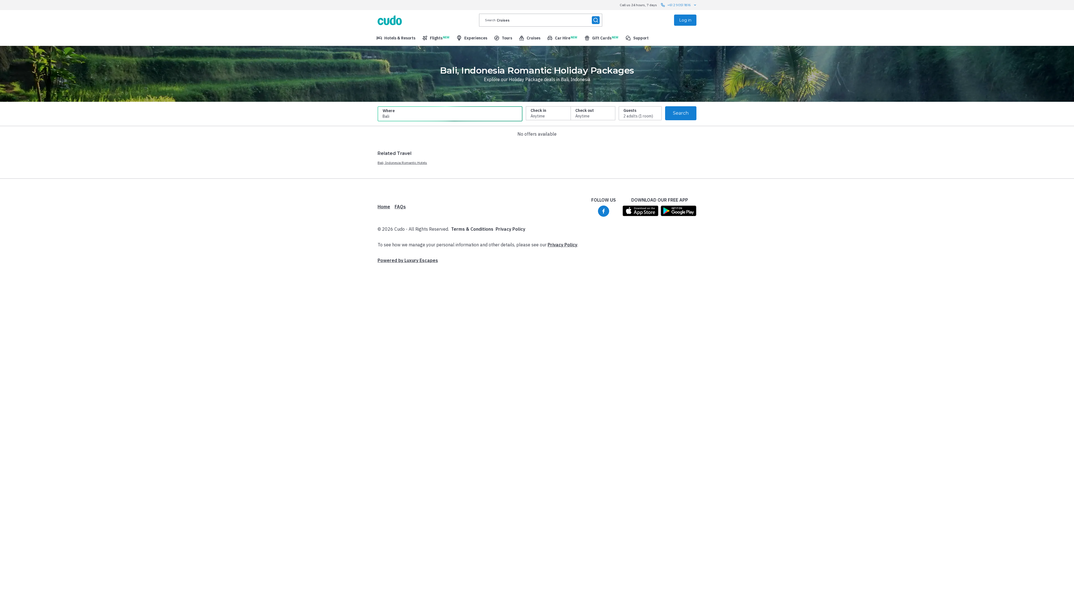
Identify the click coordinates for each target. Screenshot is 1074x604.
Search (681, 113)
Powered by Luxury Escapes (408, 260)
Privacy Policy (510, 229)
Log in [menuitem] (685, 20)
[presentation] (540, 20)
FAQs (400, 206)
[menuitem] (396, 38)
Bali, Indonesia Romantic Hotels (402, 163)
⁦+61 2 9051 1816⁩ (679, 5)
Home (384, 206)
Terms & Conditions (472, 229)
